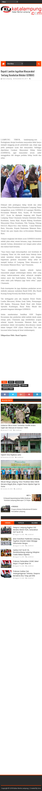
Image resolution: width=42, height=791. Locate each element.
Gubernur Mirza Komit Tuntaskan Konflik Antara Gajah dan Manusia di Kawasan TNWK (18, 427)
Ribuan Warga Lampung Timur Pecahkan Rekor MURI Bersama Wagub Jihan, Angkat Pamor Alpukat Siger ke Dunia (20, 484)
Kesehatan (19, 382)
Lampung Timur (8, 388)
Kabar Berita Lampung (21, 788)
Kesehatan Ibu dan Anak (10, 385)
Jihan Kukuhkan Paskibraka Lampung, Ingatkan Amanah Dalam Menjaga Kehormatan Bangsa (26, 541)
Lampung (24, 385)
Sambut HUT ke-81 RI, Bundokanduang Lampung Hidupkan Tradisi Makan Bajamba (26, 552)
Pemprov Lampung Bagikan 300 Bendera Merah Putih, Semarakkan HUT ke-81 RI (25, 530)
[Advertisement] (21, 38)
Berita (11, 382)
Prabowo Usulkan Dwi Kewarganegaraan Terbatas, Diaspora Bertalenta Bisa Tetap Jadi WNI (26, 573)
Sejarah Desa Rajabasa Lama (11, 455)
